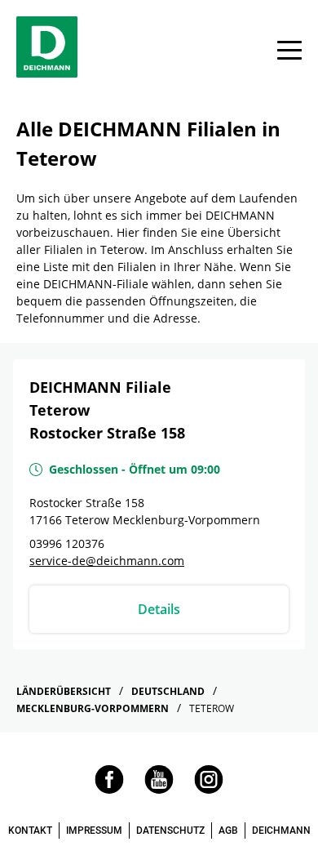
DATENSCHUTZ (170, 830)
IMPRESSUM (94, 830)
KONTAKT (30, 830)
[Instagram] (208, 789)
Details (159, 609)
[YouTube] (159, 789)
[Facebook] (109, 789)
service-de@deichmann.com (106, 560)
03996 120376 (66, 543)
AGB (228, 830)
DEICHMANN (281, 830)
